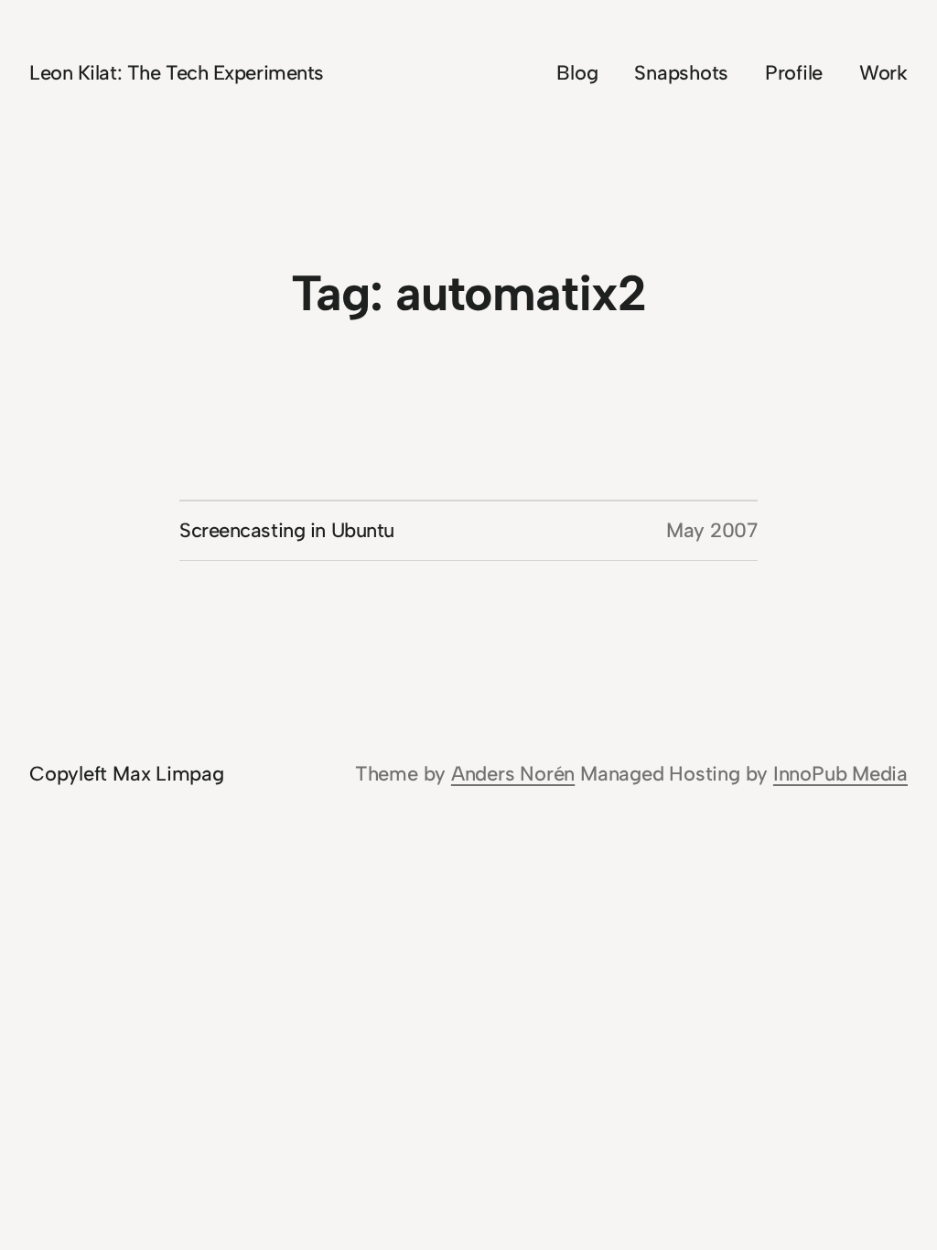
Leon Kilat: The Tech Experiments (176, 72)
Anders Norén (513, 773)
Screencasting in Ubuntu (286, 530)
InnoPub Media (840, 773)
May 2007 (712, 530)
